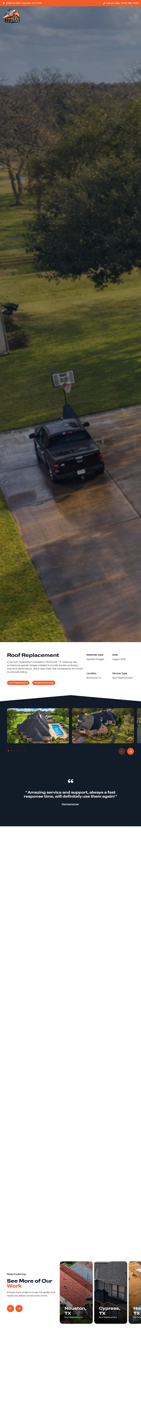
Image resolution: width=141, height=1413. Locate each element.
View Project (76, 1292)
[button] (18, 683)
